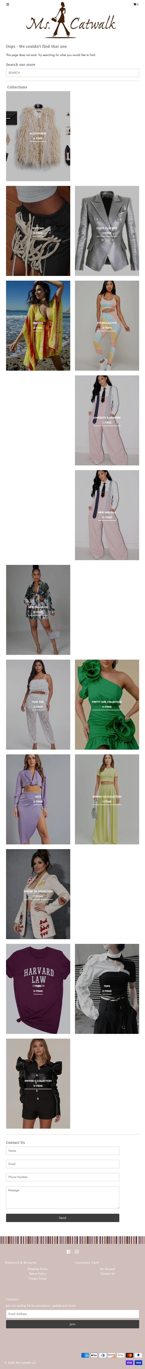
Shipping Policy (38, 1269)
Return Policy (37, 1273)
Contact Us (107, 1273)
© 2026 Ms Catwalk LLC (20, 1362)
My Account (107, 1269)
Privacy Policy (37, 1278)
